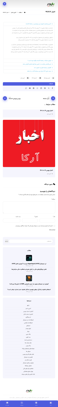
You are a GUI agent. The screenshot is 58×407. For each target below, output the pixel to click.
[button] (29, 24)
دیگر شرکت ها (28, 343)
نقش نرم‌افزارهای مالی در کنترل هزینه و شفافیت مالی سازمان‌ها (29, 269)
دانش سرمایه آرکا (47, 78)
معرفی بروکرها (28, 366)
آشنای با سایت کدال (28, 314)
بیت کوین (28, 337)
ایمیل (36, 217)
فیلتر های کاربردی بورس (28, 354)
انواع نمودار (28, 329)
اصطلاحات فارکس (28, 323)
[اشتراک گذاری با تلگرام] (33, 88)
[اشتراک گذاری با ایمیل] (29, 88)
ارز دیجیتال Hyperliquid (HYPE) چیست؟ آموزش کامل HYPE (29, 264)
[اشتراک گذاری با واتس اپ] (37, 88)
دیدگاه (53, 199)
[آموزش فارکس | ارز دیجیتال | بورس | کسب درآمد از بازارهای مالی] (50, 5)
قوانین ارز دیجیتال (28, 357)
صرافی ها (28, 351)
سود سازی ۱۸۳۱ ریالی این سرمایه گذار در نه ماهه (39, 71)
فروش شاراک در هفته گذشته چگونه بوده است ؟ (39, 61)
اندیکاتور (28, 326)
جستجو (6, 241)
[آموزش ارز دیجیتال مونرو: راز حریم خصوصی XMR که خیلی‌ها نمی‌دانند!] (29, 278)
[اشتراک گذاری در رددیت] (41, 88)
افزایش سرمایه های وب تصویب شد (42, 68)
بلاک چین (28, 334)
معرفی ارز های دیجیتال (28, 363)
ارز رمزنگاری (28, 317)
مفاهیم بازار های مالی (28, 369)
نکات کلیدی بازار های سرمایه (28, 374)
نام (54, 217)
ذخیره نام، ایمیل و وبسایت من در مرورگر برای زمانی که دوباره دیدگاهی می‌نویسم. (34, 226)
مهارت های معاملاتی (28, 371)
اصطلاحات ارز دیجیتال (28, 320)
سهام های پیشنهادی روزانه (28, 349)
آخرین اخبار (23, 78)
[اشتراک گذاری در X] (48, 88)
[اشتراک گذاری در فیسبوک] (52, 88)
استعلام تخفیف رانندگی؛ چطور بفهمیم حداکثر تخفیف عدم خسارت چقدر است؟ (29, 290)
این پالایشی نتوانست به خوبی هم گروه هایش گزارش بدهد (37, 64)
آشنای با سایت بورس (28, 311)
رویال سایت (12, 397)
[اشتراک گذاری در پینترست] (44, 88)
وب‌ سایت (18, 217)
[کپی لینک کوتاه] (26, 88)
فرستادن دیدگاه (52, 230)
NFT (28, 306)
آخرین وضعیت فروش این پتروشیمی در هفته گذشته (38, 24)
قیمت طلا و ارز (28, 360)
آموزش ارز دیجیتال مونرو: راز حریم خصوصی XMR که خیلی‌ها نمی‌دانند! (29, 284)
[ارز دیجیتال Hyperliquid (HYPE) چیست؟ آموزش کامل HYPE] (29, 258)
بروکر (28, 331)
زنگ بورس (28, 346)
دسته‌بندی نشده (28, 340)
